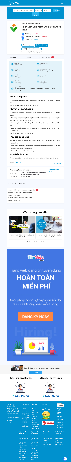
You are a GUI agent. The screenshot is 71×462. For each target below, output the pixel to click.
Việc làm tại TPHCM (22, 443)
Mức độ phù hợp (46, 57)
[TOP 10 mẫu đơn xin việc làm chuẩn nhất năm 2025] (49, 224)
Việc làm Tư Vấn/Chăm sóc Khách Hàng (35, 453)
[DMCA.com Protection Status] (46, 415)
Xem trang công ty (54, 170)
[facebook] (43, 409)
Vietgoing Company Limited (30, 23)
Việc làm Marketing (34, 449)
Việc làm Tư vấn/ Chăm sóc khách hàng (20, 197)
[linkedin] (46, 409)
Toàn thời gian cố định (47, 71)
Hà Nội (36, 39)
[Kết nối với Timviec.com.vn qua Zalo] (65, 459)
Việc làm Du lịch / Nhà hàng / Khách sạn (20, 192)
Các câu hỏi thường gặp (25, 414)
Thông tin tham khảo (35, 427)
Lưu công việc (28, 45)
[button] (27, 241)
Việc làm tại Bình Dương (22, 450)
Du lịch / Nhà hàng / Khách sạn (24, 88)
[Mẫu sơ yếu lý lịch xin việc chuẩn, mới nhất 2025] (22, 224)
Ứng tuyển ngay (42, 45)
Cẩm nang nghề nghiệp (35, 423)
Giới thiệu (25, 409)
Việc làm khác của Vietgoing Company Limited (23, 190)
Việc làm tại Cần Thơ (22, 458)
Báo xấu (58, 163)
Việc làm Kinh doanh (14, 195)
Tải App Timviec (45, 441)
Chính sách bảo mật (25, 418)
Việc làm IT (34, 446)
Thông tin (13, 57)
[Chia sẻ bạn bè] (41, 49)
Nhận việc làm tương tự (31, 49)
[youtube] (49, 409)
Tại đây (35, 372)
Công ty (28, 57)
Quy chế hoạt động (25, 425)
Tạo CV (34, 416)
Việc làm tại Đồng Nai (22, 454)
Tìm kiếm (56, 10)
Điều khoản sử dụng (25, 422)
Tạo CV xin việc (47, 438)
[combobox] (27, 10)
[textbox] (27, 10)
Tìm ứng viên (58, 442)
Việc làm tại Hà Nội (14, 200)
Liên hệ (24, 411)
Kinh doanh (39, 88)
